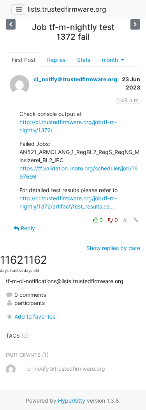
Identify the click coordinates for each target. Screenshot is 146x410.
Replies (56, 59)
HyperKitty (71, 400)
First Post (23, 59)
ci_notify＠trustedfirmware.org (75, 79)
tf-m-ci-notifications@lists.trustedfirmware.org (64, 281)
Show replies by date (113, 248)
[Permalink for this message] (136, 220)
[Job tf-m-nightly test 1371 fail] (135, 24)
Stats (83, 59)
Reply (27, 228)
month (111, 59)
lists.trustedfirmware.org (67, 9)
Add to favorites (34, 316)
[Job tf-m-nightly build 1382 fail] (11, 24)
